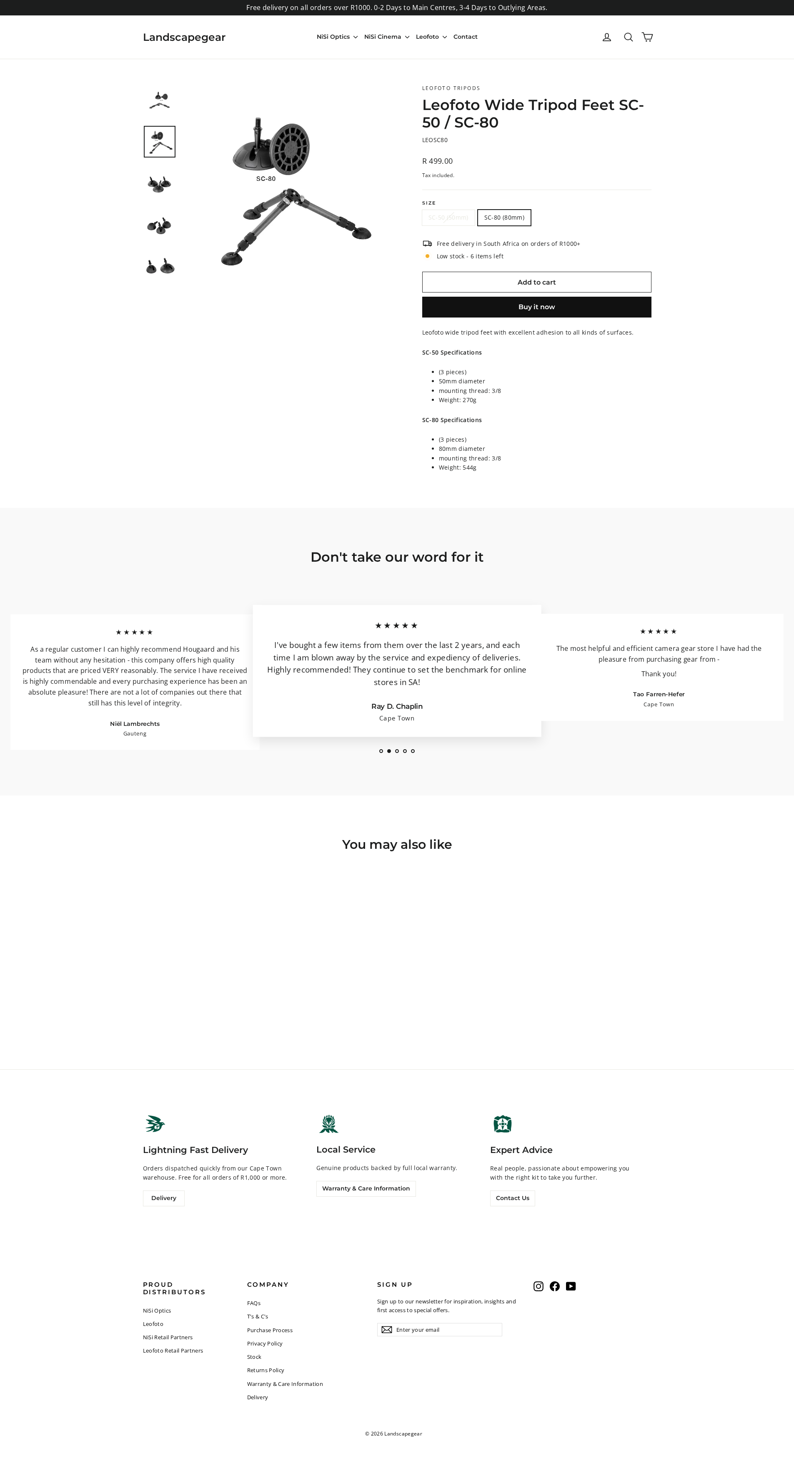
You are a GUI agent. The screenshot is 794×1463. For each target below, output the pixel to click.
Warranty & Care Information (366, 1188)
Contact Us (512, 1198)
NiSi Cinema (383, 36)
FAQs (253, 1303)
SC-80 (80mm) (504, 217)
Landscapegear (184, 37)
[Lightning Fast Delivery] (155, 1123)
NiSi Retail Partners (168, 1337)
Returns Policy (266, 1370)
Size (429, 203)
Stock (254, 1356)
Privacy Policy (265, 1343)
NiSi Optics (334, 36)
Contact (465, 36)
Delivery (163, 1198)
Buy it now (536, 307)
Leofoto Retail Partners (173, 1350)
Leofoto (428, 36)
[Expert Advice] (502, 1123)
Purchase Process (270, 1330)
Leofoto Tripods (451, 88)
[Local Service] (328, 1123)
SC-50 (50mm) (448, 217)
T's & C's (257, 1316)
